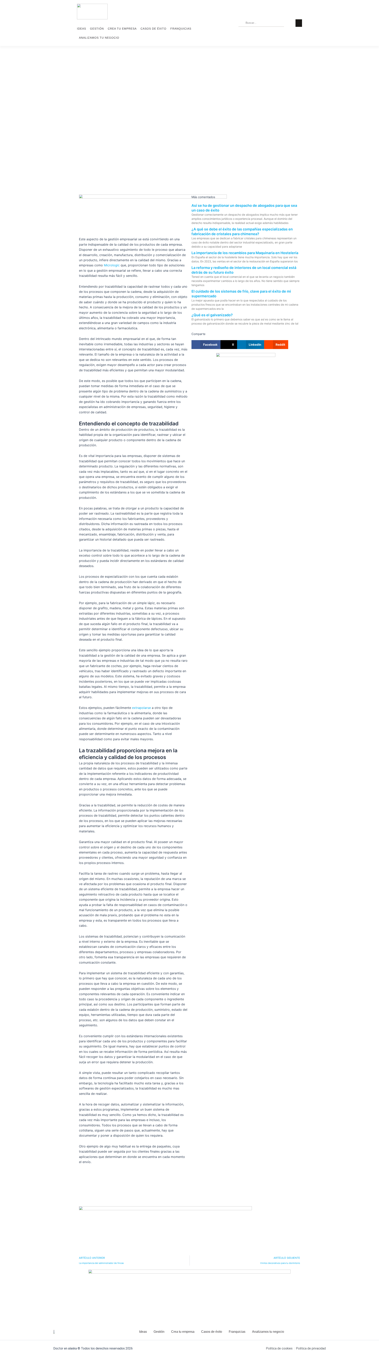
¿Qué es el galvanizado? (212, 315)
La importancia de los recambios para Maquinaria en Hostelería (244, 253)
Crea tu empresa (122, 28)
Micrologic (112, 265)
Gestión (97, 28)
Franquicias (180, 28)
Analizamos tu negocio (99, 37)
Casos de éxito (153, 28)
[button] (205, 344)
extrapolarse (141, 708)
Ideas (81, 28)
